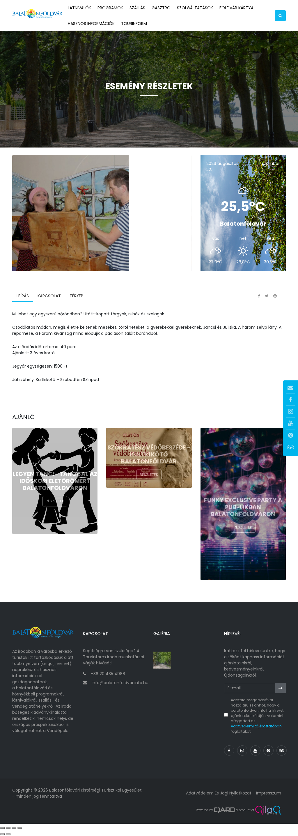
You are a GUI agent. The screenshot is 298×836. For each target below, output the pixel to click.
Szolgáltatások (195, 8)
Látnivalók (79, 8)
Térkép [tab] (76, 296)
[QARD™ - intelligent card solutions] (224, 810)
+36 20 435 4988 (108, 674)
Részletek (55, 501)
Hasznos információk (91, 23)
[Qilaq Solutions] (268, 810)
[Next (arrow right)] (8, 834)
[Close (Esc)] (2, 828)
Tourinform (134, 23)
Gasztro (161, 8)
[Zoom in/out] (19, 828)
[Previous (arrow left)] (2, 834)
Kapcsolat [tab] (49, 296)
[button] (280, 15)
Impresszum (268, 793)
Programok (110, 8)
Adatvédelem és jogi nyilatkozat (218, 793)
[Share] (8, 828)
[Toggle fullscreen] (14, 828)
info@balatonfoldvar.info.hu (120, 683)
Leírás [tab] (23, 296)
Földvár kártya (236, 8)
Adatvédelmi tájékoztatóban (256, 726)
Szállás (137, 8)
